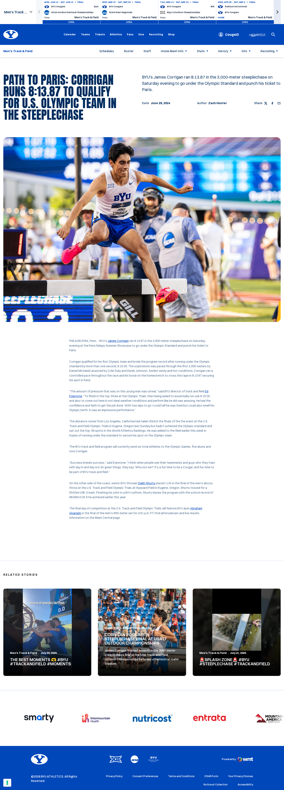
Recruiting (156, 34)
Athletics (116, 34)
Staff (147, 51)
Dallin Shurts (146, 483)
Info (244, 51)
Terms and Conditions (181, 776)
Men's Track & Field (23, 652)
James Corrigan (118, 341)
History (223, 51)
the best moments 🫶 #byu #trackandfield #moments (40, 661)
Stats (201, 51)
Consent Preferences (145, 776)
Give (141, 34)
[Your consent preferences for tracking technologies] (7, 783)
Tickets (100, 34)
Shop (171, 34)
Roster (128, 51)
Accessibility (245, 784)
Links (71, 21)
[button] (277, 12)
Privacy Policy (114, 776)
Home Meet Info (172, 51)
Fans (130, 34)
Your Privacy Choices (240, 776)
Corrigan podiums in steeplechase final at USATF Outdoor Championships (136, 639)
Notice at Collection (216, 784)
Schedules (106, 51)
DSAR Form (211, 776)
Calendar (70, 34)
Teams (85, 34)
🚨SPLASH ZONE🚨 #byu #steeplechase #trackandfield (234, 661)
